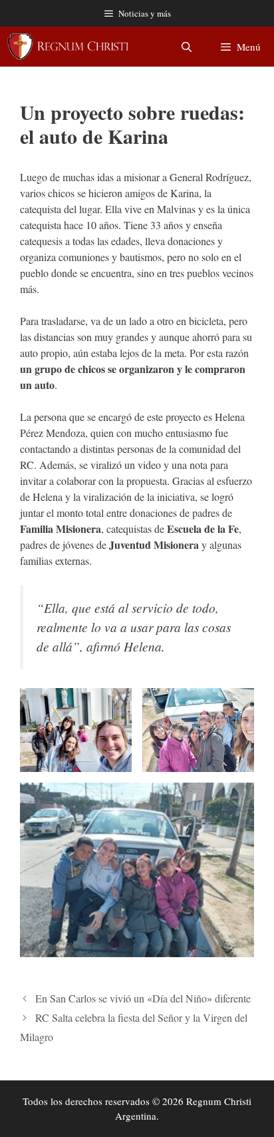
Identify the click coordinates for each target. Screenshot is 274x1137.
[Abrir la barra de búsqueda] (186, 47)
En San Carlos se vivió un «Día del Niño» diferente (143, 998)
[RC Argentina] (67, 47)
